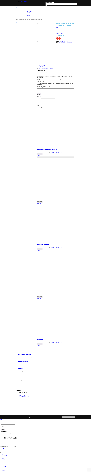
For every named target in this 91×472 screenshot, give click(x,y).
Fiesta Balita (61, 42)
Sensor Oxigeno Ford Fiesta (43, 244)
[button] (57, 38)
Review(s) (58, 27)
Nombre (39, 79)
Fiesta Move (66, 42)
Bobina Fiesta (40, 339)
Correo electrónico (41, 81)
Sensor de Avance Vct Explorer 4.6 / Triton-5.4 (47, 149)
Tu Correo (39, 97)
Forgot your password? (6, 428)
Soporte (20, 368)
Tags (40, 63)
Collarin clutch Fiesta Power (43, 292)
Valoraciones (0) (42, 65)
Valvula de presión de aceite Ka (44, 197)
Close (1, 419)
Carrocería (4, 466)
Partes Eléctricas (5, 469)
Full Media (46, 417)
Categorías (4, 450)
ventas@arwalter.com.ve (24, 396)
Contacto (41, 66)
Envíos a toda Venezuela (24, 354)
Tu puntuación (40, 86)
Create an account (5, 440)
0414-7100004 (22, 395)
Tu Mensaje (39, 104)
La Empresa (4, 455)
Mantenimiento (5, 463)
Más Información (59, 33)
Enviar (38, 105)
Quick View (39, 155)
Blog (3, 458)
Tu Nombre (39, 96)
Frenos (3, 465)
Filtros (3, 470)
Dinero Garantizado (23, 361)
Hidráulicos (4, 467)
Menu (3, 448)
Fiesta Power (52, 68)
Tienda (3, 456)
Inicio (17, 19)
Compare (39, 154)
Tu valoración (40, 87)
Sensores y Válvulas (22, 19)
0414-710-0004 (24, 1)
